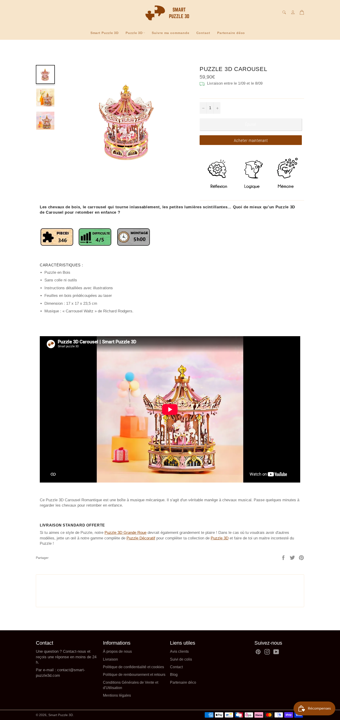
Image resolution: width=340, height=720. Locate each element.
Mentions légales (117, 695)
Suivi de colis (181, 659)
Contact (203, 33)
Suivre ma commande (170, 33)
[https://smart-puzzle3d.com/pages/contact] (56, 670)
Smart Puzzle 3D (104, 33)
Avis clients (179, 651)
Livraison (110, 659)
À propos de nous (117, 651)
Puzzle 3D (134, 33)
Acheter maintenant (251, 140)
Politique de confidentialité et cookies (133, 667)
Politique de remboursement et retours (134, 675)
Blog (174, 675)
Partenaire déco (231, 33)
